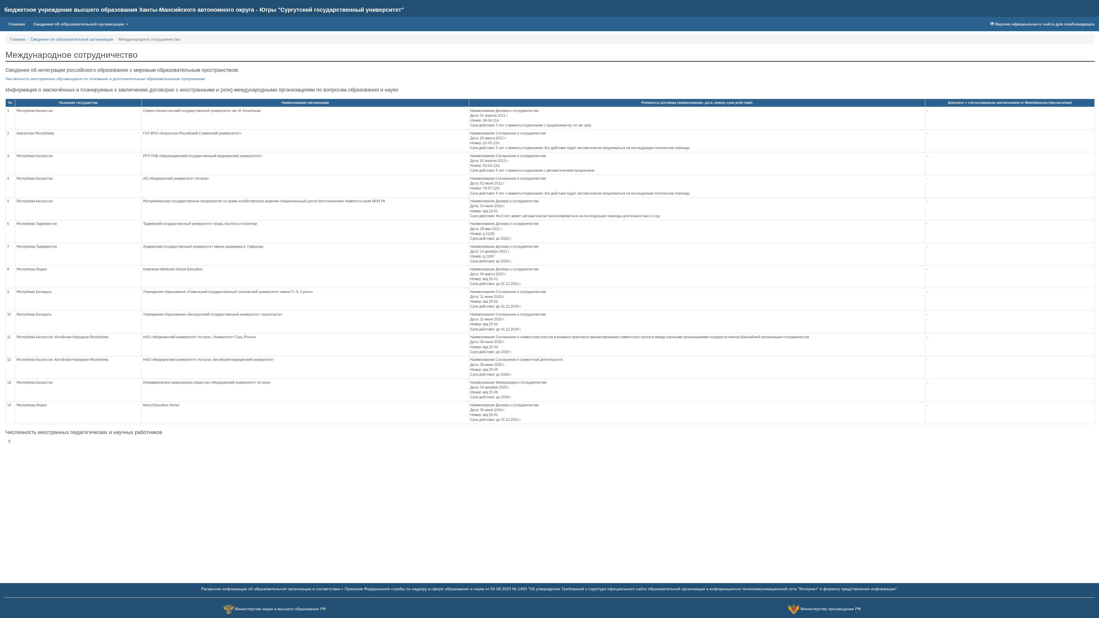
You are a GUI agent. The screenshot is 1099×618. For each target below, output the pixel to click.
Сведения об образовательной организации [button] (79, 24)
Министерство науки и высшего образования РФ (280, 609)
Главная (17, 24)
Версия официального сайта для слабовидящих (1044, 24)
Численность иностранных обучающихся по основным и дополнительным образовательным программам (105, 78)
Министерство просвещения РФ (830, 609)
